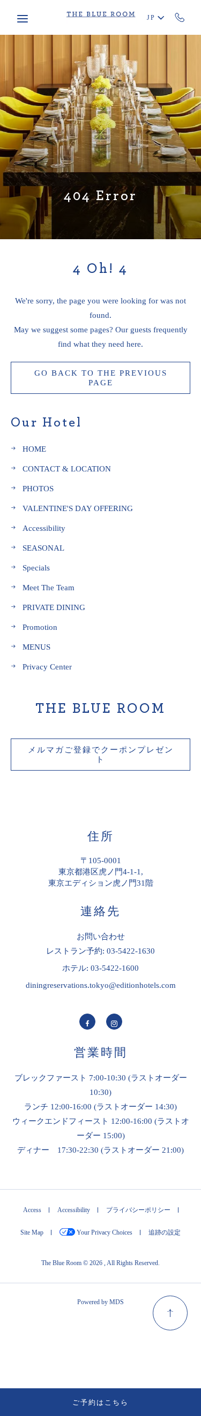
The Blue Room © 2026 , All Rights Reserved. (100, 1263)
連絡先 (100, 911)
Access (32, 1210)
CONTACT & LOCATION (67, 469)
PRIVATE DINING (54, 607)
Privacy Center (47, 667)
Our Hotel (46, 422)
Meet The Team (49, 587)
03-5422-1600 (115, 968)
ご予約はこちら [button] (100, 1402)
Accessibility (44, 528)
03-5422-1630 (180, 17)
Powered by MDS (100, 1302)
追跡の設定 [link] (164, 1232)
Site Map (31, 1232)
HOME (34, 449)
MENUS (36, 647)
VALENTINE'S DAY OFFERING (78, 508)
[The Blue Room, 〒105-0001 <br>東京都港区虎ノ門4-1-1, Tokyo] (101, 17)
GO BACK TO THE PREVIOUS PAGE (100, 377)
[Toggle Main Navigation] (22, 19)
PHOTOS (38, 488)
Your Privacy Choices (103, 1232)
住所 (100, 836)
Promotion (40, 627)
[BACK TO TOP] (170, 1313)
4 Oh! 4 (100, 269)
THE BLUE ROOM (100, 708)
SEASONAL (43, 548)
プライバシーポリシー (138, 1210)
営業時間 (101, 1053)
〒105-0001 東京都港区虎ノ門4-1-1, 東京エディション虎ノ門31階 (100, 871)
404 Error (100, 196)
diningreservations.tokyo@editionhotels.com (101, 985)
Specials (36, 568)
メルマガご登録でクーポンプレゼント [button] (101, 758)
